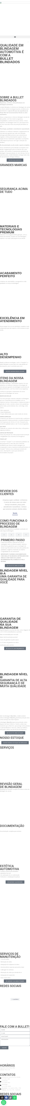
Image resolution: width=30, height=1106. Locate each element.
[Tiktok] (10, 1098)
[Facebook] (6, 1098)
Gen (15, 1102)
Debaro (12, 1102)
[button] (15, 37)
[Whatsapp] (14, 1098)
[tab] (4, 535)
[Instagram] (2, 1098)
